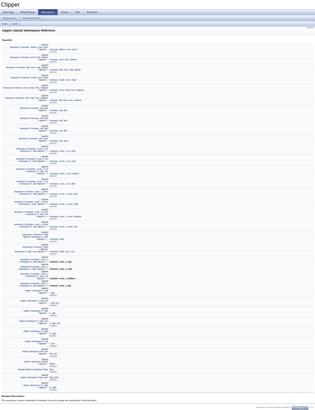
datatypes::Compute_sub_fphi (34, 128)
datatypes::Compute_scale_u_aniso (31, 192)
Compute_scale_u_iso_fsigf (62, 161)
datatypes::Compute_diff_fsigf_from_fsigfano (26, 98)
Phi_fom (53, 354)
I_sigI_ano (54, 303)
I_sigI (51, 293)
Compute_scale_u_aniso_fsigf (63, 204)
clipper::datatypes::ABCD (36, 362)
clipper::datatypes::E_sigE (35, 331)
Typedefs (310, 27)
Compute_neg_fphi (58, 110)
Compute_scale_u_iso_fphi (62, 184)
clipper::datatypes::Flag (36, 369)
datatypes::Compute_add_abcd (33, 138)
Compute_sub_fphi (58, 131)
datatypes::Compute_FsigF (35, 234)
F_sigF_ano (54, 323)
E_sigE (52, 333)
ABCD (52, 364)
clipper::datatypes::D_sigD (35, 385)
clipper (5, 24)
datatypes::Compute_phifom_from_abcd (29, 47)
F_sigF (52, 313)
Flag (51, 369)
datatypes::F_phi (28, 184)
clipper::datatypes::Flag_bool (34, 377)
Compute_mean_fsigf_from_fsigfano (66, 90)
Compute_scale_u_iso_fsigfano (64, 173)
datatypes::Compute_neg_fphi (34, 108)
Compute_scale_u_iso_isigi (62, 151)
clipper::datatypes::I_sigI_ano (34, 301)
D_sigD (52, 387)
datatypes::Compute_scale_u (34, 259)
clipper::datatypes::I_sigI (36, 290)
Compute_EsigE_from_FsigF (62, 80)
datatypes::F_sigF (27, 161)
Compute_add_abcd (58, 141)
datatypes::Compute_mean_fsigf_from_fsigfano (25, 88)
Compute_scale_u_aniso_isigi (63, 194)
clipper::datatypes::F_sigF (35, 311)
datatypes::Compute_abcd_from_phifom (29, 57)
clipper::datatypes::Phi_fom (35, 351)
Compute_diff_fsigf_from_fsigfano (65, 100)
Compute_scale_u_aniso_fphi (63, 227)
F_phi (51, 344)
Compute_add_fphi (58, 120)
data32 (15, 24)
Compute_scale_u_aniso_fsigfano (65, 216)
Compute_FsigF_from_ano (61, 251)
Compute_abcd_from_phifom (63, 59)
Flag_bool (53, 377)
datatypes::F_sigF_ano (37, 171)
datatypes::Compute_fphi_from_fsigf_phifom (27, 67)
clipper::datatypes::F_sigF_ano (33, 321)
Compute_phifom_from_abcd (63, 49)
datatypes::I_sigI (28, 151)
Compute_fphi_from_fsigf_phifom (65, 70)
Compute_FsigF (56, 239)
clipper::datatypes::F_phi (36, 341)
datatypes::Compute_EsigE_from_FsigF (29, 77)
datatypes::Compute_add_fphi (34, 118)
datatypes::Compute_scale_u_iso (32, 149)
